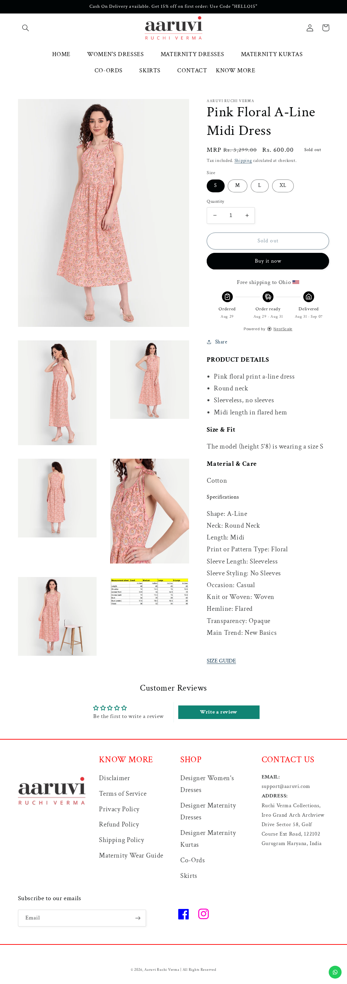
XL (283, 185)
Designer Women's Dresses (207, 784)
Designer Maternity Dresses (208, 811)
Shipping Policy (121, 840)
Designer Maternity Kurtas (208, 839)
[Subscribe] (137, 918)
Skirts (188, 875)
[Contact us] (335, 972)
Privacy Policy (119, 809)
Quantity (215, 201)
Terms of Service (122, 793)
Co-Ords (192, 860)
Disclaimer (114, 778)
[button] (26, 27)
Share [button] (221, 342)
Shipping (243, 160)
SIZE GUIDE (221, 661)
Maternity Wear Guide (131, 855)
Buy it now (268, 261)
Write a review (219, 712)
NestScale (282, 329)
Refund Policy (119, 824)
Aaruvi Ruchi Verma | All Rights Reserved (180, 969)
